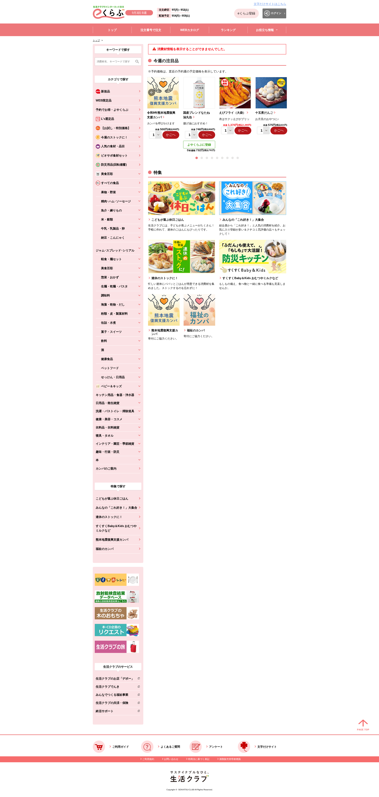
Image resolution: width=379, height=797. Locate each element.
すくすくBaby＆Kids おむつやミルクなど (116, 528)
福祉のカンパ (105, 548)
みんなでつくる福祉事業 (115, 695)
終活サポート (115, 711)
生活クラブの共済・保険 (115, 703)
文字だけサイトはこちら (270, 4)
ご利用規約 (148, 759)
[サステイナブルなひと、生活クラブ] (189, 781)
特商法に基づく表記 (198, 759)
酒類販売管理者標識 (230, 759)
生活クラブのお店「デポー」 (115, 679)
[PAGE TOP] (363, 725)
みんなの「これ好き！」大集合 (116, 507)
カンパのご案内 (106, 468)
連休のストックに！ (109, 517)
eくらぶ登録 (246, 13)
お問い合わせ (171, 759)
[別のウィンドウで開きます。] (117, 601)
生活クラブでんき (115, 687)
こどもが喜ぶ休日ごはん (112, 498)
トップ (96, 40)
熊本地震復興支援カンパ (112, 539)
